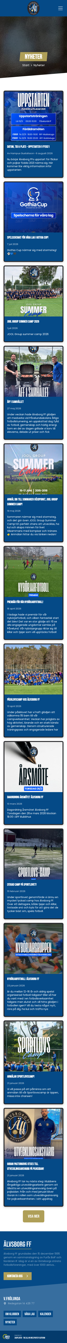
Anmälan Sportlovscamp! (20, 1076)
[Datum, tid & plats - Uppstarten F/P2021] (33, 117)
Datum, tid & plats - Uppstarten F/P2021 (28, 147)
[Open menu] (60, 8)
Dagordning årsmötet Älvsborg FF (25, 797)
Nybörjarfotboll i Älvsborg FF (23, 979)
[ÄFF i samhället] (33, 372)
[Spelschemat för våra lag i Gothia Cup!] (33, 207)
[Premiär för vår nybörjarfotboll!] (33, 572)
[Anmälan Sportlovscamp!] (33, 1046)
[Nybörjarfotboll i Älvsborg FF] (33, 949)
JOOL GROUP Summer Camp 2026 (23, 321)
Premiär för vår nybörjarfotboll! (25, 602)
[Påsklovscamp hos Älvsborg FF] (33, 669)
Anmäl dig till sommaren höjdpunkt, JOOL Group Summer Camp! (32, 502)
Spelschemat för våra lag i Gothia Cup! (27, 237)
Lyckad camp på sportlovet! (22, 884)
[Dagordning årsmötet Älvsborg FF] (33, 767)
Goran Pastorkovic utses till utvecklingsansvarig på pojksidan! (25, 1166)
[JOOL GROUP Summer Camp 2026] (33, 291)
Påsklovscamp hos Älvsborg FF (23, 699)
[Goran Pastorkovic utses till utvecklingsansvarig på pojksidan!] (33, 1134)
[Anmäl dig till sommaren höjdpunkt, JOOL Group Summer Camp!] (33, 469)
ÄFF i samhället (15, 402)
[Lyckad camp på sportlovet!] (33, 854)
